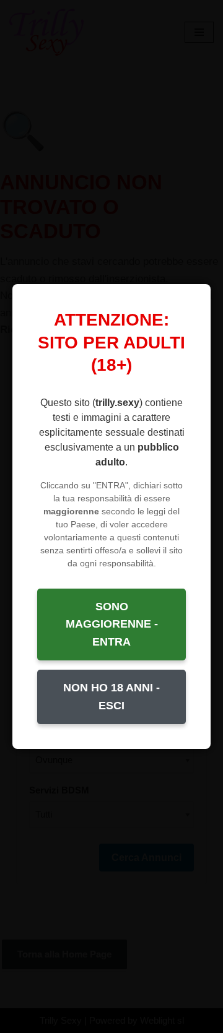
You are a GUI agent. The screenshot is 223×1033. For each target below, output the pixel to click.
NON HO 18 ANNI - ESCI (111, 696)
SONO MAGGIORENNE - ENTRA (112, 624)
